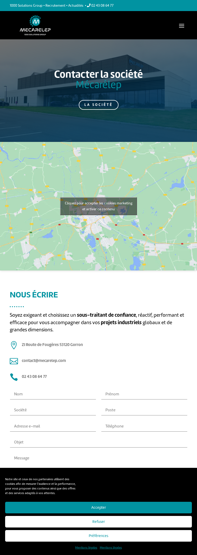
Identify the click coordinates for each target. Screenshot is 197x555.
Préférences (98, 535)
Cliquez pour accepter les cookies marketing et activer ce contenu (98, 206)
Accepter (98, 507)
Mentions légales (86, 547)
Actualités (75, 5)
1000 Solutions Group (26, 5)
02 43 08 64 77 (102, 5)
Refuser (98, 521)
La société (98, 104)
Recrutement (55, 5)
